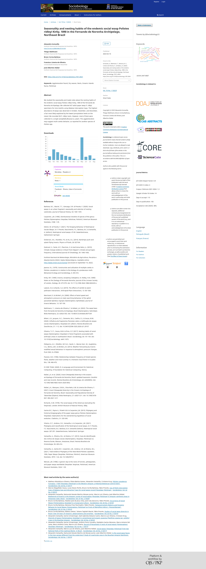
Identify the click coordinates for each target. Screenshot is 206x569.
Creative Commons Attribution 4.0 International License (115, 129)
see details (66, 196)
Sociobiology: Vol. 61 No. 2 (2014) (60, 509)
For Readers (140, 251)
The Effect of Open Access (118, 256)
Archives (53, 15)
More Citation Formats (112, 80)
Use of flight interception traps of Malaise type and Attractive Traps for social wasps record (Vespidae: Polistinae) (88, 489)
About (77, 15)
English (139, 231)
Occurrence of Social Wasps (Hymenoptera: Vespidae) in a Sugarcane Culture (86, 502)
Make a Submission (144, 25)
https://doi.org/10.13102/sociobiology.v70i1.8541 (65, 77)
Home (46, 22)
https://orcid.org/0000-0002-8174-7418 (55, 48)
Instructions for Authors (92, 15)
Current (43, 15)
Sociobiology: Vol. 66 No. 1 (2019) (60, 537)
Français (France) (142, 238)
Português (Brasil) (142, 234)
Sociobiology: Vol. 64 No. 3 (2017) (95, 531)
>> (51, 541)
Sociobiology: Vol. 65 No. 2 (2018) (102, 503)
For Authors (140, 254)
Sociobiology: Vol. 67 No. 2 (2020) (78, 499)
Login (163, 2)
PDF (107, 44)
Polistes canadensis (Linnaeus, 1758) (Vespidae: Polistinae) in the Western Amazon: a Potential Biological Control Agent (87, 482)
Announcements (65, 15)
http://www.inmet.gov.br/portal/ (55, 263)
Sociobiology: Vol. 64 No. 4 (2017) (60, 486)
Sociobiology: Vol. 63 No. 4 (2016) (83, 520)
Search (161, 15)
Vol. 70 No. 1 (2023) (65, 22)
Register (156, 2)
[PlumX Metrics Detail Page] (47, 173)
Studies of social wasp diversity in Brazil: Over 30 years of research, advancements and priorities (88, 512)
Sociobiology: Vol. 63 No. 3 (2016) (106, 514)
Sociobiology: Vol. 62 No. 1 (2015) (76, 527)
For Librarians (140, 258)
